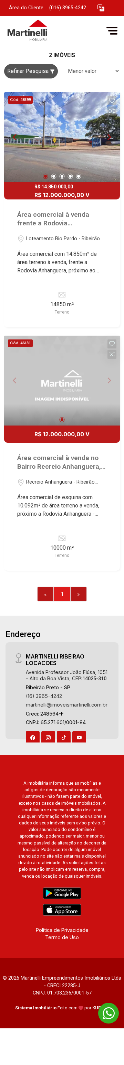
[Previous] (15, 137)
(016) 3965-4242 (67, 8)
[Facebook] (33, 738)
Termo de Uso (62, 937)
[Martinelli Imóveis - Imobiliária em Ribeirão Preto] (55, 30)
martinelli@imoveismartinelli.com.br (66, 705)
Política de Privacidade (62, 930)
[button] (100, 8)
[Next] (108, 137)
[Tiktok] (64, 738)
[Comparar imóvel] (111, 110)
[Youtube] (79, 738)
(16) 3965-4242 (44, 696)
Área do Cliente (26, 8)
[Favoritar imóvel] (111, 100)
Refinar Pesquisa (28, 71)
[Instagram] (48, 738)
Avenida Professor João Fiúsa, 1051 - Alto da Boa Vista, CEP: (66, 675)
